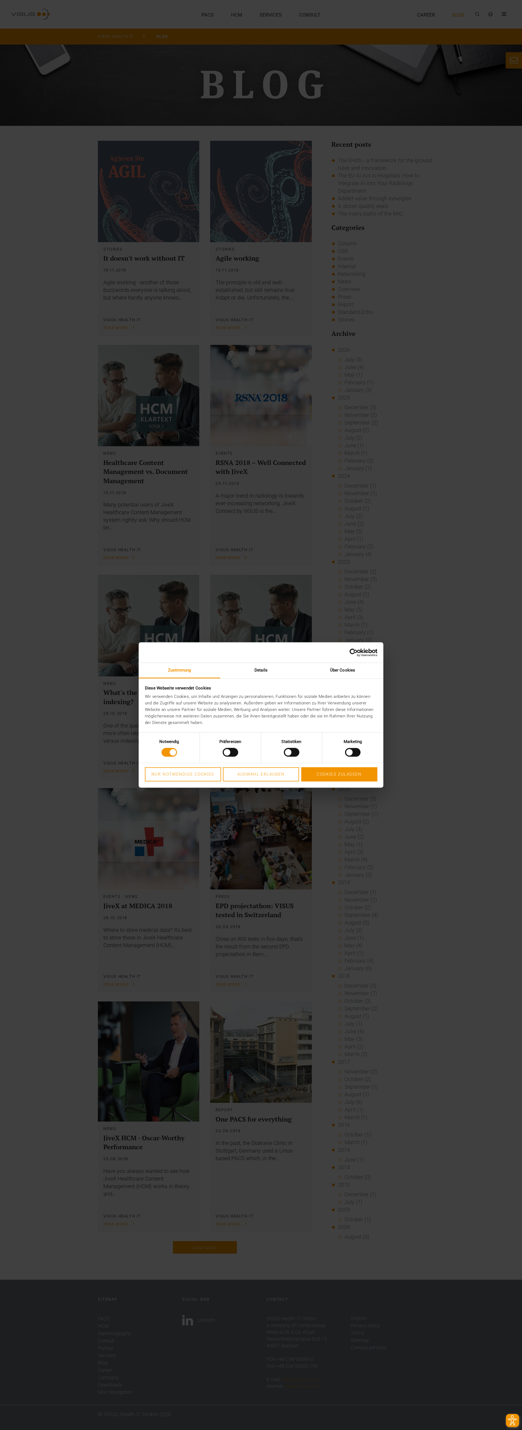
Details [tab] (261, 670)
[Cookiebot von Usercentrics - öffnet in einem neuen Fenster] (353, 652)
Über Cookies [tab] (342, 670)
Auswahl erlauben (261, 774)
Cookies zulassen (339, 774)
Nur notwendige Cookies (182, 774)
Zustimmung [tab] (179, 670)
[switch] (230, 752)
